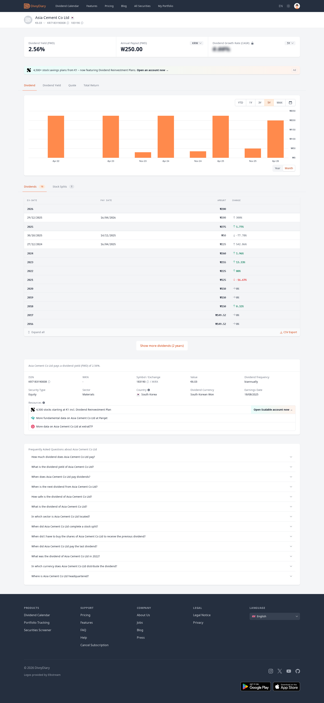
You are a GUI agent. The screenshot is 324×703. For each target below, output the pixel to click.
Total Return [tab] (91, 85)
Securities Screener (37, 630)
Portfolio (165, 6)
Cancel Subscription (94, 645)
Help (83, 637)
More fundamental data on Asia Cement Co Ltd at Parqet (71, 418)
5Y (269, 102)
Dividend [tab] (29, 85)
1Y (250, 102)
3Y (259, 102)
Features (91, 6)
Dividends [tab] (33, 186)
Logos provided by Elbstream (42, 675)
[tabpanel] (162, 135)
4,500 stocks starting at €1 (73, 409)
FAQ (83, 630)
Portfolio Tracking (37, 622)
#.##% (221, 49)
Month (289, 168)
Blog (140, 630)
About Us (143, 615)
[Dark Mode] (288, 6)
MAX (279, 102)
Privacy (198, 622)
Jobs (140, 622)
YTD (240, 102)
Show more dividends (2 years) (162, 346)
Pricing (109, 6)
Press (141, 637)
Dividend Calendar (67, 6)
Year (277, 168)
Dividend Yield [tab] (52, 85)
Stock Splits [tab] (62, 186)
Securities (142, 6)
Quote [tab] (72, 85)
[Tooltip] (148, 389)
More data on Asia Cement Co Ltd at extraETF (64, 426)
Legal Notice (202, 615)
